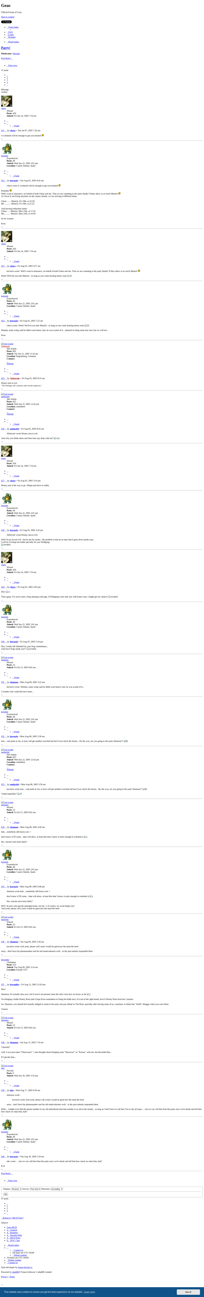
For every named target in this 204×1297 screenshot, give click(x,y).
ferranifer (5, 960)
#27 (2, 480)
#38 (2, 1042)
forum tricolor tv (25, 1267)
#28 (2, 530)
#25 (2, 378)
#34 (2, 827)
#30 (2, 641)
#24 (2, 321)
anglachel (5, 396)
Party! (5, 48)
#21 (2, 130)
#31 (2, 682)
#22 (2, 180)
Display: (7, 1189)
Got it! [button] (188, 1292)
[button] (7, 75)
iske (3, 1068)
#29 (2, 587)
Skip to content (7, 17)
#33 (2, 784)
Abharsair (5, 346)
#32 (2, 736)
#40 (2, 1156)
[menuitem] (10, 32)
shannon (4, 660)
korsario (4, 156)
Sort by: (26, 1189)
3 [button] (7, 82)
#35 (2, 886)
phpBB (15, 1272)
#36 (2, 942)
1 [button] (7, 77)
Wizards (16, 53)
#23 (2, 266)
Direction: (46, 1189)
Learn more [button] (89, 1292)
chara (3, 108)
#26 (2, 429)
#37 (2, 984)
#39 (2, 1090)
